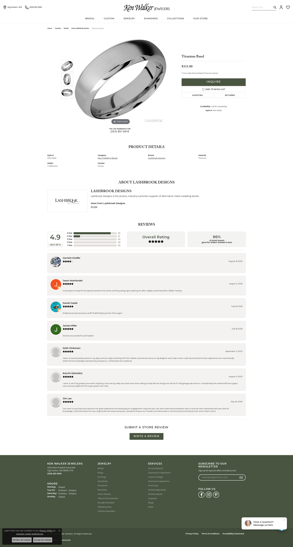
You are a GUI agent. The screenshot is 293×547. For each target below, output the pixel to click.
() (119, 233)
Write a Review (146, 436)
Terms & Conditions (210, 534)
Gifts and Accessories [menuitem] (108, 498)
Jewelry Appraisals (157, 489)
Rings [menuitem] (100, 472)
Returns (230, 95)
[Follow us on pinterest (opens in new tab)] (216, 495)
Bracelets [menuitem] (102, 489)
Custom (109, 19)
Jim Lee (67, 399)
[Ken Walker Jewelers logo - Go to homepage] (146, 7)
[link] (12, 7)
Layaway (152, 498)
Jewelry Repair (155, 494)
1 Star (69, 245)
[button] (281, 7)
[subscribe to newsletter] (241, 477)
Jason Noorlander (73, 281)
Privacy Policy (192, 534)
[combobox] (262, 7)
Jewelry (129, 19)
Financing (153, 485)
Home (49, 28)
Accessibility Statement (233, 534)
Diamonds (151, 19)
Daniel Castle (70, 303)
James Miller (70, 326)
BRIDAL (90, 19)
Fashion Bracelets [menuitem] (106, 511)
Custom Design (155, 477)
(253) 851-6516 (119, 132)
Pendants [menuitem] (102, 485)
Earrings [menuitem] (102, 477)
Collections (175, 19)
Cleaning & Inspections (159, 472)
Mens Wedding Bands (80, 28)
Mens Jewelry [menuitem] (104, 494)
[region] (120, 79)
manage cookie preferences (29, 534)
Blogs (151, 502)
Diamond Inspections (158, 481)
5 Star (69, 233)
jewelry (58, 28)
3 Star (69, 239)
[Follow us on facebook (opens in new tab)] (201, 495)
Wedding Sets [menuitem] (104, 507)
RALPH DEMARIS (72, 373)
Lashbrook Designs (156, 158)
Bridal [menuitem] (100, 468)
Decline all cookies (22, 540)
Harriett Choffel (71, 258)
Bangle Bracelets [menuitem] (106, 502)
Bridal (66, 28)
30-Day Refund (155, 468)
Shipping (197, 95)
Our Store (200, 19)
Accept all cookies (42, 540)
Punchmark (65, 540)
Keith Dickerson (72, 348)
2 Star (69, 242)
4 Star (69, 236)
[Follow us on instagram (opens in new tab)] (209, 495)
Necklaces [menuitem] (103, 481)
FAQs (150, 507)
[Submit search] (274, 7)
